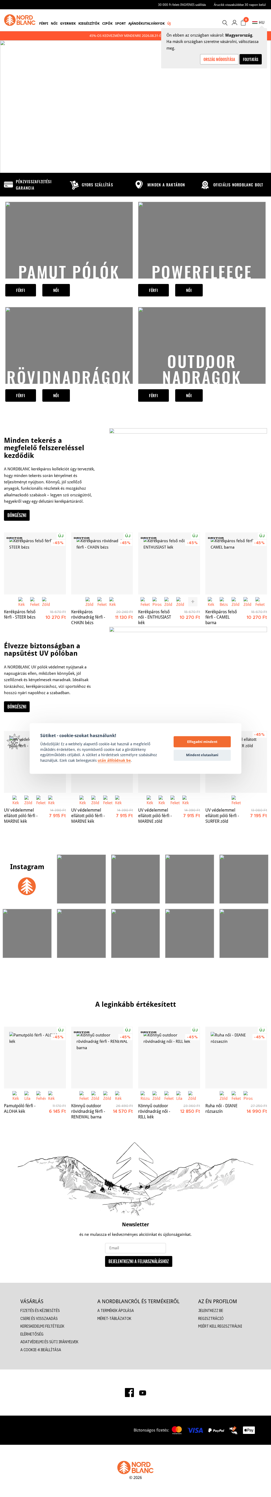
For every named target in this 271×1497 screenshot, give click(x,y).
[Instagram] (27, 879)
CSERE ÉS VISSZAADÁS (39, 1318)
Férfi (43, 23)
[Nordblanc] (20, 20)
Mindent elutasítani (202, 755)
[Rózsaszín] (145, 1095)
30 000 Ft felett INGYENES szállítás (182, 5)
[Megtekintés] (69, 240)
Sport (120, 23)
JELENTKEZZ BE (210, 1310)
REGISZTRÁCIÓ (211, 1318)
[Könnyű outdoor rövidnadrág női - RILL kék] (169, 1058)
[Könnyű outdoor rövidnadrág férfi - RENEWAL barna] (102, 1058)
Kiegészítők (89, 23)
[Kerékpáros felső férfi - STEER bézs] (35, 563)
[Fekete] (34, 601)
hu (261, 22)
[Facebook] (129, 1392)
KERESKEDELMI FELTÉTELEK (42, 1326)
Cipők (107, 23)
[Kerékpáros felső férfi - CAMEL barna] (236, 563)
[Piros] (157, 601)
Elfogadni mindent (202, 741)
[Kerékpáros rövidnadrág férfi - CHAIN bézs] (102, 563)
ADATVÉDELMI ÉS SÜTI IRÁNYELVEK (49, 1341)
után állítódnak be (114, 760)
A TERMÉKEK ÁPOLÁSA (115, 1310)
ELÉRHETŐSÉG (31, 1334)
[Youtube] (142, 1392)
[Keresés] (224, 23)
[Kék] (23, 601)
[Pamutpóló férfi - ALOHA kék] (35, 1058)
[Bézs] (224, 601)
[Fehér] (41, 1095)
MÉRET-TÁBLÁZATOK (114, 1318)
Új (169, 23)
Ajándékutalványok (146, 23)
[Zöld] (46, 601)
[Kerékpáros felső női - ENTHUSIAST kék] (169, 563)
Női (54, 23)
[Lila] (29, 1095)
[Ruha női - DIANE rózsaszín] (236, 1058)
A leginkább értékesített (135, 1004)
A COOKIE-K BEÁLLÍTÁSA (40, 1349)
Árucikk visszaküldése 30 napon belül (240, 5)
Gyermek (68, 23)
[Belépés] (234, 22)
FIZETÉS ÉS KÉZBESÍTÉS (40, 1310)
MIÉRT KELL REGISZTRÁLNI (220, 1326)
